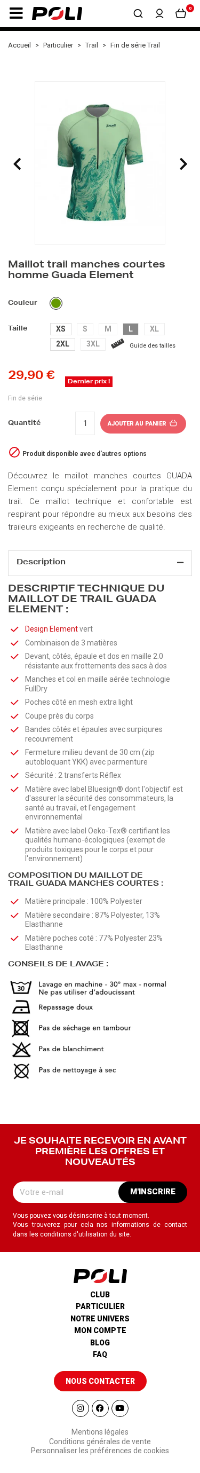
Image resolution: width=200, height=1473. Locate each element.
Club (100, 1294)
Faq (100, 1354)
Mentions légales (100, 1432)
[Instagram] (80, 1408)
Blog (100, 1342)
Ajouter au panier (138, 423)
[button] (16, 13)
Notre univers (100, 1318)
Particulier (100, 1306)
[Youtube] (120, 1408)
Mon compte (100, 1330)
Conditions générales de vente (100, 1441)
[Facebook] (100, 1408)
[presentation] (17, 164)
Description (41, 562)
